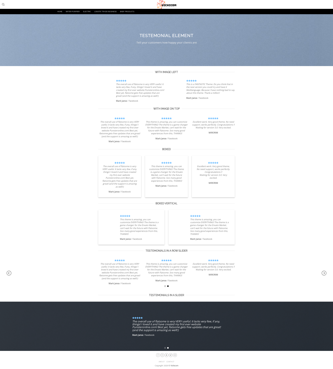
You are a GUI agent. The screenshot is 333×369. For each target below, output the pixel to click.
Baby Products (127, 12)
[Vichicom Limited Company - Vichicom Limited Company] (166, 4)
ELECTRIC (87, 12)
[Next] (324, 273)
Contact (170, 362)
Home (59, 12)
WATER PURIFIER (73, 12)
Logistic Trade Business (105, 12)
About (162, 362)
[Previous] (9, 273)
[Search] (3, 4)
